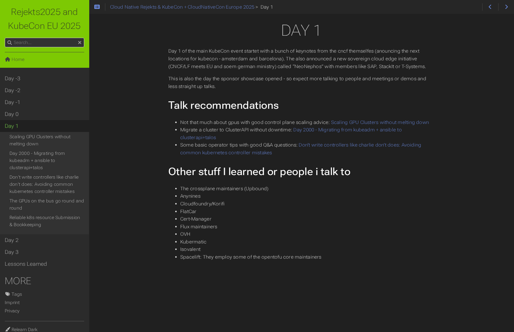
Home (17, 59)
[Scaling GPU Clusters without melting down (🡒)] (506, 7)
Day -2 (12, 90)
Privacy (12, 311)
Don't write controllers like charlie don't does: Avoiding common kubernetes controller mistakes (44, 184)
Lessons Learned (26, 264)
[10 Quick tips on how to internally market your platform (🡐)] (490, 7)
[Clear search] (80, 42)
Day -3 (12, 78)
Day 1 (11, 126)
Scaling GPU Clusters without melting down (380, 122)
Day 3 (11, 252)
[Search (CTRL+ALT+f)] (9, 42)
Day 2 (11, 240)
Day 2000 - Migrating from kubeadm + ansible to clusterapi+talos (37, 160)
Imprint (12, 302)
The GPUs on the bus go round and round (47, 204)
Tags (16, 294)
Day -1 (12, 102)
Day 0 (11, 114)
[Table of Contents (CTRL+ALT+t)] (97, 7)
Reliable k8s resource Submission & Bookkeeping (45, 221)
